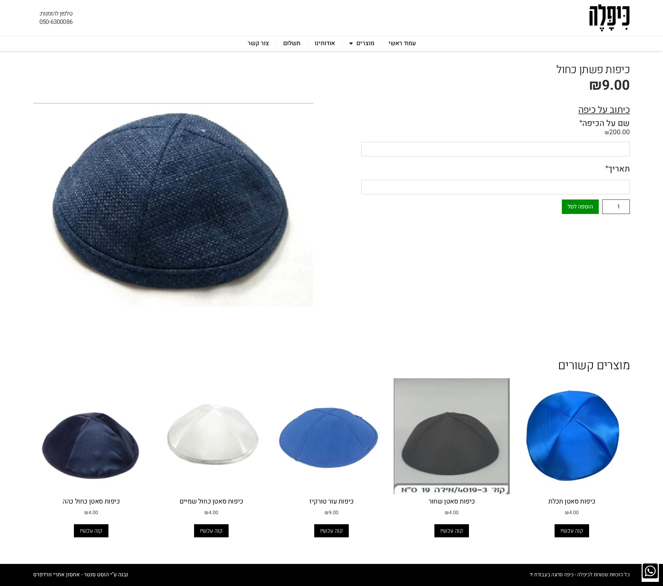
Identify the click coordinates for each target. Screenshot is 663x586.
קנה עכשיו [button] (571, 531)
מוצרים (365, 43)
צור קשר (258, 43)
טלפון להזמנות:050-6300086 (56, 17)
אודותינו (325, 43)
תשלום (291, 43)
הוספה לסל (580, 207)
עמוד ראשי (402, 43)
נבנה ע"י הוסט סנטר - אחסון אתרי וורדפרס (80, 574)
